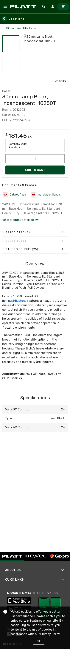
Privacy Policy (50, 634)
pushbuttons (17, 301)
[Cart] (63, 6)
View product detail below (20, 220)
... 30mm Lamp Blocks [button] (17, 28)
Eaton (7, 91)
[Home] (23, 6)
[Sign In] (52, 6)
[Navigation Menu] (5, 6)
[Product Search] (43, 6)
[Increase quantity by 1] (60, 159)
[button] (10, 43)
